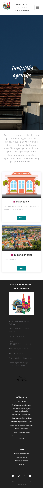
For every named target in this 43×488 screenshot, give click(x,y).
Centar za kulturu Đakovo (21, 432)
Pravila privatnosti (21, 461)
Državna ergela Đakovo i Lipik (21, 422)
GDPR (21, 464)
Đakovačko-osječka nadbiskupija (21, 425)
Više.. (21, 218)
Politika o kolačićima (21, 454)
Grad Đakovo (21, 402)
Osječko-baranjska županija (21, 405)
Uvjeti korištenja (21, 457)
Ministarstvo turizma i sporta (21, 415)
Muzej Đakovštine (21, 429)
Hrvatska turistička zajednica (21, 418)
